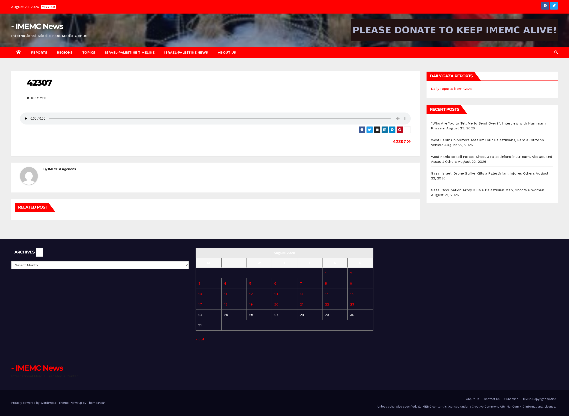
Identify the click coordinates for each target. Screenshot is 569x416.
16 (352, 294)
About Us (227, 52)
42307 (400, 141)
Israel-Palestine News (186, 52)
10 (200, 294)
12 (251, 294)
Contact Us (492, 399)
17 (200, 304)
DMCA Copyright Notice (539, 399)
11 (225, 294)
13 (276, 294)
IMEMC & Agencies (62, 169)
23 (352, 304)
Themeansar (96, 402)
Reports (39, 52)
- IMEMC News (37, 26)
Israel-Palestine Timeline (130, 52)
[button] (556, 52)
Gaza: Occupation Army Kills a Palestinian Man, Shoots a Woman (487, 190)
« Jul (200, 339)
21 (301, 304)
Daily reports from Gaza (451, 88)
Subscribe (511, 399)
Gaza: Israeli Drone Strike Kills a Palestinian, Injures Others (483, 173)
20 (276, 304)
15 (327, 294)
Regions (65, 52)
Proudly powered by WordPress (34, 402)
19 (251, 304)
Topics (88, 52)
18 (226, 304)
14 (302, 294)
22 (327, 304)
